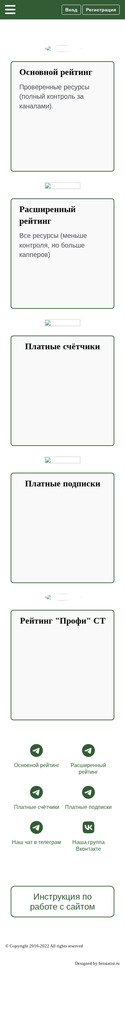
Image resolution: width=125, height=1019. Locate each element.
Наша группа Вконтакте (88, 845)
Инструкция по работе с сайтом (62, 902)
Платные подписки (88, 807)
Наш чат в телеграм (36, 842)
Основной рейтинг (36, 765)
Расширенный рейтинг (88, 768)
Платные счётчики (36, 807)
